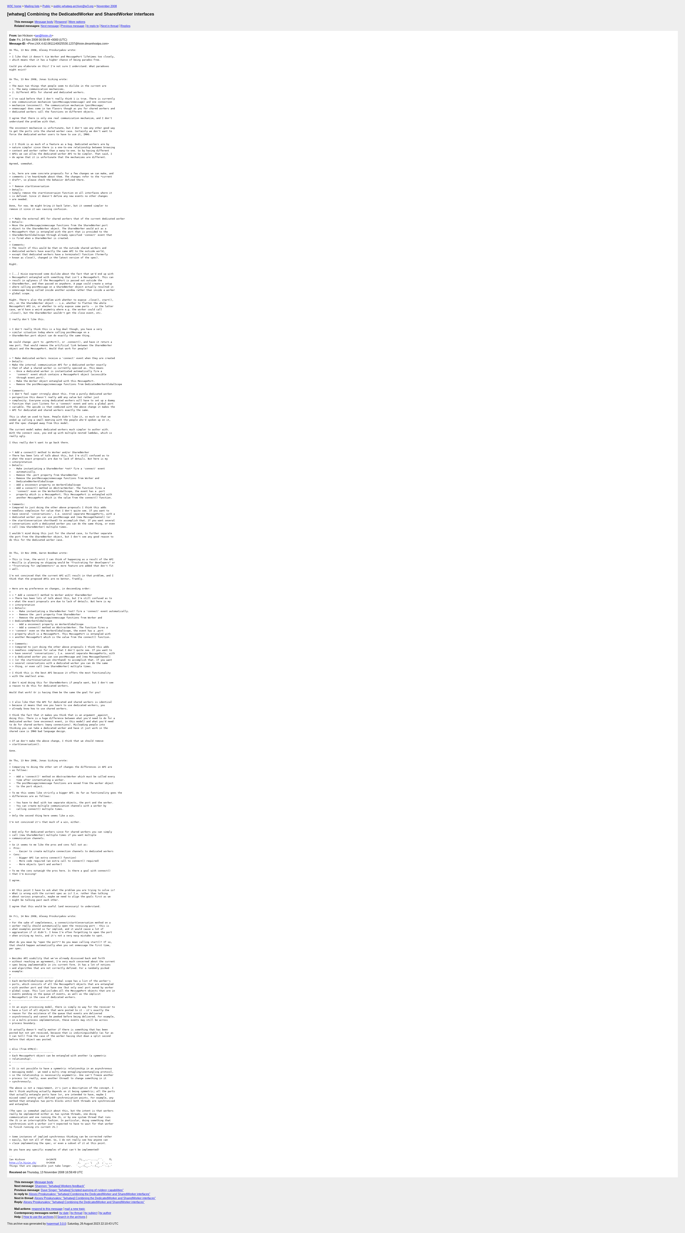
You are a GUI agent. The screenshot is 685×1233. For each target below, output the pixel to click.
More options (77, 21)
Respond (61, 21)
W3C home (14, 6)
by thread (76, 1212)
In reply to (93, 25)
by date (64, 1212)
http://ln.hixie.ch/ (22, 1162)
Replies (125, 25)
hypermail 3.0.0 (56, 1223)
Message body (44, 21)
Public (46, 6)
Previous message (72, 25)
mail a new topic (75, 1208)
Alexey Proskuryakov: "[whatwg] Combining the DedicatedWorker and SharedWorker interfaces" (89, 1194)
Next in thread (109, 25)
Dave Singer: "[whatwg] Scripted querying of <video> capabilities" (82, 1190)
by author (105, 1212)
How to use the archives (38, 1216)
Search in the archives (71, 1216)
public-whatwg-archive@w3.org (73, 6)
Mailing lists (31, 6)
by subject (91, 1212)
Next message (50, 25)
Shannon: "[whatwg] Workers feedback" (60, 1186)
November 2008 (107, 6)
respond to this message (47, 1208)
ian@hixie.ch (43, 35)
